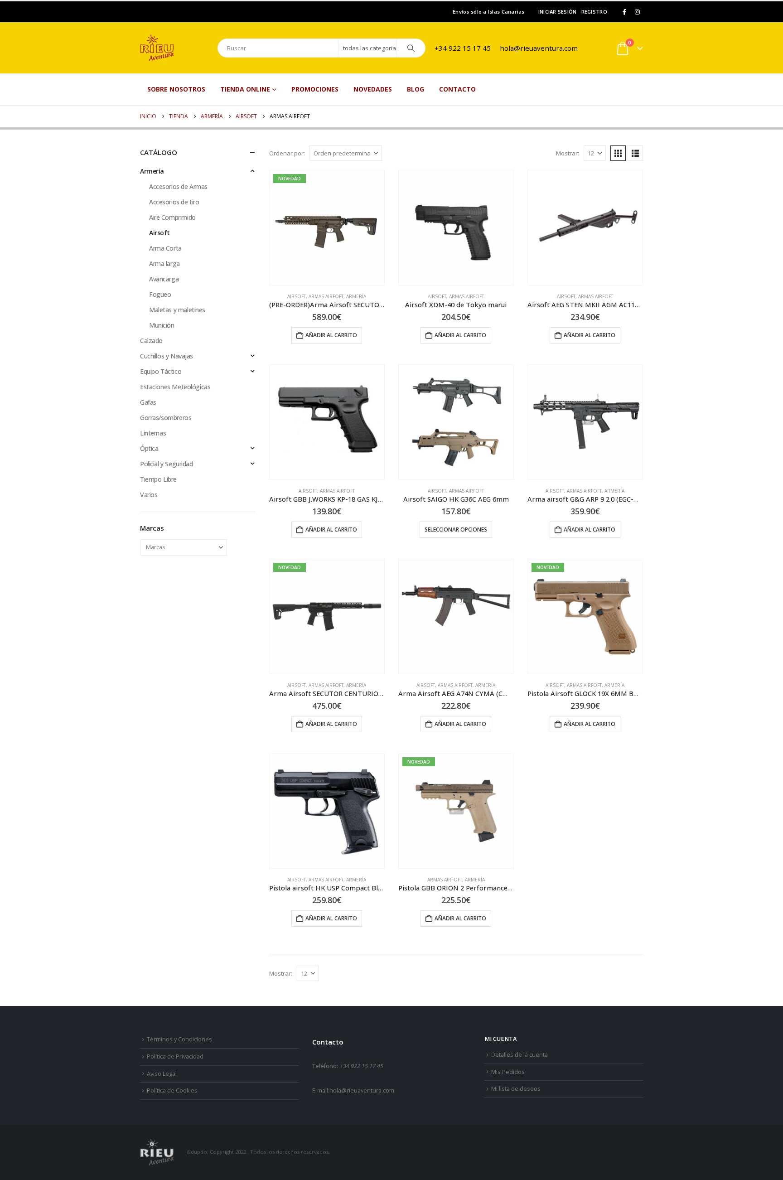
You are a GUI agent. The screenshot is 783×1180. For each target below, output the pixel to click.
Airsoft (296, 296)
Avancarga (164, 279)
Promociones (314, 89)
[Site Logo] (174, 47)
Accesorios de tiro (174, 202)
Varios (148, 494)
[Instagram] (637, 12)
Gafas (148, 402)
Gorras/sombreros (165, 417)
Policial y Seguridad (166, 463)
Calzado (151, 340)
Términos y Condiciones (179, 1039)
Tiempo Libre (158, 479)
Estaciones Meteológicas (175, 386)
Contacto (457, 89)
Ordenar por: (287, 153)
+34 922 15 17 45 (463, 48)
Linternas (153, 433)
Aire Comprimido (172, 217)
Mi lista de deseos (516, 1089)
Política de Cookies (172, 1090)
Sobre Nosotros (176, 89)
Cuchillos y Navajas (166, 356)
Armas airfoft (326, 296)
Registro (594, 11)
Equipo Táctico (160, 371)
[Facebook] (624, 12)
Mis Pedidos (508, 1072)
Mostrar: (567, 153)
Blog (415, 89)
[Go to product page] (456, 227)
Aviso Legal (162, 1074)
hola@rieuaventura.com (539, 48)
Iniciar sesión (557, 11)
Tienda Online (245, 89)
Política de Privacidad (175, 1056)
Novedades (372, 89)
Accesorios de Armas (178, 186)
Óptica (149, 448)
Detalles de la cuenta (519, 1055)
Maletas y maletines (177, 309)
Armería (356, 296)
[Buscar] (411, 48)
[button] (618, 153)
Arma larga (164, 263)
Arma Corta (165, 248)
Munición (161, 325)
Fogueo (160, 294)
